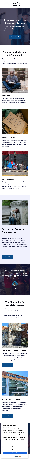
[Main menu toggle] (26, 4)
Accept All (15, 453)
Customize (15, 447)
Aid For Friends (16, 4)
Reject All (14, 450)
